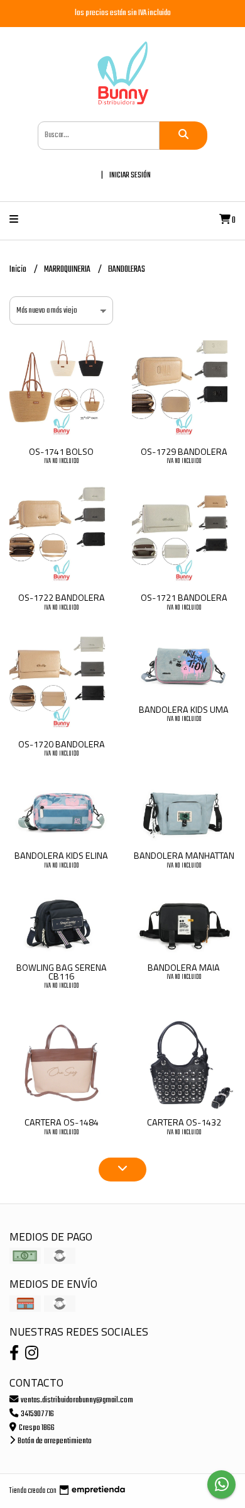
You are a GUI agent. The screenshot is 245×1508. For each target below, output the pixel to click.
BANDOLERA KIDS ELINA (61, 856)
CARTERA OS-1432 (184, 1122)
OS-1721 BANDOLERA (184, 598)
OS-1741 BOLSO (61, 452)
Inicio (18, 269)
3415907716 (36, 1414)
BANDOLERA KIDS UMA (184, 710)
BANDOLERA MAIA (184, 968)
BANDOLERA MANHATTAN (184, 856)
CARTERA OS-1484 (61, 1122)
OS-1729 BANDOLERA (184, 452)
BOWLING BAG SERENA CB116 (61, 972)
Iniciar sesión (130, 175)
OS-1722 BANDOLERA (61, 598)
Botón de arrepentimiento (54, 1441)
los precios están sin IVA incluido (123, 13)
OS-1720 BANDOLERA (61, 744)
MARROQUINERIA (68, 269)
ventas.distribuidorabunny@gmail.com (76, 1400)
